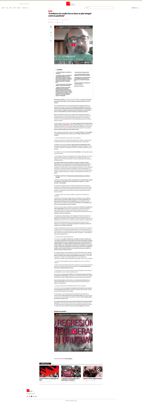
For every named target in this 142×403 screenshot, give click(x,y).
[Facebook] (131, 8)
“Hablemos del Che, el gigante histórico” (92, 378)
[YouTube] (134, 8)
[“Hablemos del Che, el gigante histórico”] (93, 371)
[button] (28, 8)
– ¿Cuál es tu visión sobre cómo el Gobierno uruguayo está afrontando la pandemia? (64, 85)
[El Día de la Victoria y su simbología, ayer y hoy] (49, 371)
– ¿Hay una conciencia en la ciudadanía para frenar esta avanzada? (82, 83)
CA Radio (63, 376)
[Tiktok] (136, 8)
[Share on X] (57, 22)
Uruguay (50, 11)
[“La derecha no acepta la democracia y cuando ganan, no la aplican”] (71, 371)
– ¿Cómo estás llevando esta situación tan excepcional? (63, 73)
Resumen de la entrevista (79, 86)
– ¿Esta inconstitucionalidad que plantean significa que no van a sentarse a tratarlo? (82, 75)
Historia (41, 376)
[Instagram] (135, 8)
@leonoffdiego (69, 358)
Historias (85, 376)
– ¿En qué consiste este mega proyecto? (81, 72)
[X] (132, 8)
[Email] (51, 35)
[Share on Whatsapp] (60, 22)
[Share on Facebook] (55, 22)
